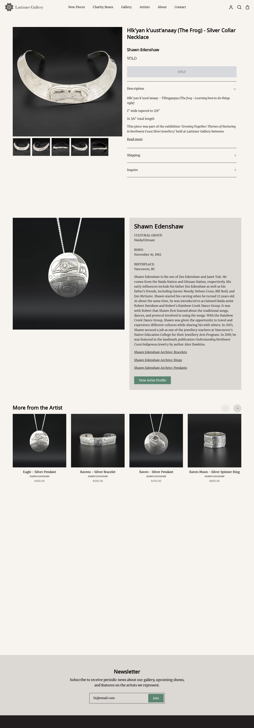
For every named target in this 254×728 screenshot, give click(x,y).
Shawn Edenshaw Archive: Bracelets (160, 352)
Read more (135, 139)
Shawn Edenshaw (143, 49)
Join (156, 698)
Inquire (132, 170)
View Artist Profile (152, 380)
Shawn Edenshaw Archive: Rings (158, 360)
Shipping (133, 155)
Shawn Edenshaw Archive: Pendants (160, 368)
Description (135, 88)
